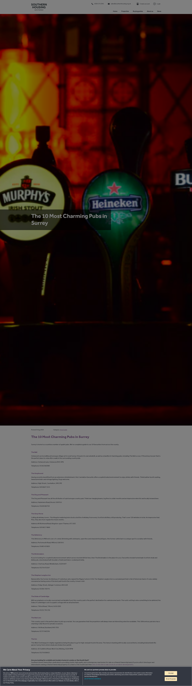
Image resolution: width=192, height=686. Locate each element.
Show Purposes (171, 679)
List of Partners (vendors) (92, 679)
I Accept (171, 673)
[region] (96, 676)
